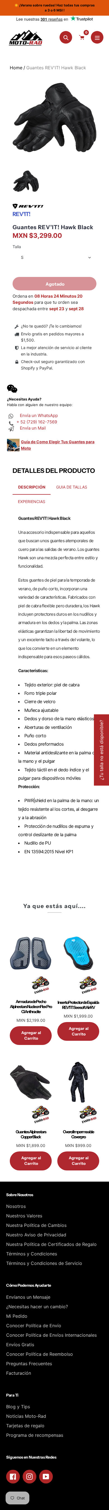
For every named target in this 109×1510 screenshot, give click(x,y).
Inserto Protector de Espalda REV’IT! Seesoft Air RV (78, 1005)
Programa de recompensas (34, 1435)
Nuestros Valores (24, 1216)
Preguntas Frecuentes (29, 1363)
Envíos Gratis (20, 1344)
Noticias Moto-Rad (26, 1416)
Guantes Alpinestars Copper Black (31, 1134)
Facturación (18, 1373)
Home (16, 67)
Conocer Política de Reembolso (39, 1354)
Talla (17, 247)
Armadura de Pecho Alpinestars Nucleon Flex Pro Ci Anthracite (31, 1006)
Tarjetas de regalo (25, 1425)
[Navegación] (97, 37)
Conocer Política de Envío (33, 1325)
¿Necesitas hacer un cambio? (37, 1306)
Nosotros (16, 1206)
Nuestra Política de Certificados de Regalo (51, 1244)
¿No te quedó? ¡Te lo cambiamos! (51, 326)
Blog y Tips (18, 1406)
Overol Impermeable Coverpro (78, 1134)
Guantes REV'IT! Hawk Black (53, 227)
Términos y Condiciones (31, 1254)
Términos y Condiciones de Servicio (44, 1263)
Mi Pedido (16, 1316)
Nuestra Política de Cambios (36, 1225)
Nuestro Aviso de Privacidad (36, 1235)
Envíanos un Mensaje (28, 1297)
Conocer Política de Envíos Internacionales (51, 1335)
